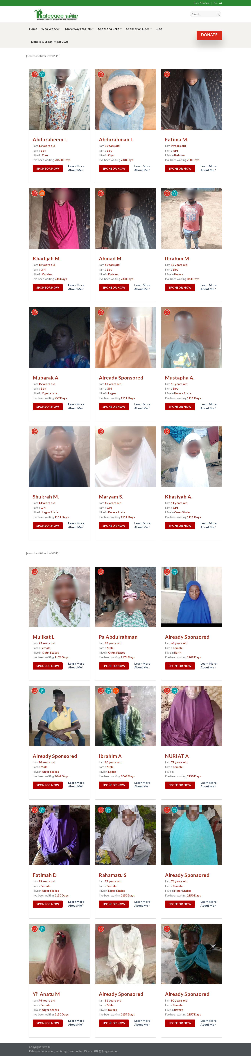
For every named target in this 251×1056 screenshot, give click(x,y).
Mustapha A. (179, 378)
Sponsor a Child (108, 28)
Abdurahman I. (116, 139)
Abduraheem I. (50, 139)
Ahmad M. (111, 258)
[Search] (218, 14)
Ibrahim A (110, 756)
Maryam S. (111, 497)
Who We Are (50, 28)
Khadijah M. (47, 258)
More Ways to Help (78, 28)
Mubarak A (45, 378)
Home (33, 28)
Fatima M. (176, 139)
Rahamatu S (113, 875)
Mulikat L (44, 637)
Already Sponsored (121, 378)
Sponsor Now (47, 168)
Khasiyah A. (178, 497)
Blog (159, 28)
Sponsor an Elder (137, 28)
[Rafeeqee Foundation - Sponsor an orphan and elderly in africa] (56, 14)
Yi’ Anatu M (46, 994)
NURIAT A (177, 756)
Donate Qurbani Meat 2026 (49, 41)
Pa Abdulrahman (118, 637)
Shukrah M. (46, 497)
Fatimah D (45, 875)
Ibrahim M (177, 258)
